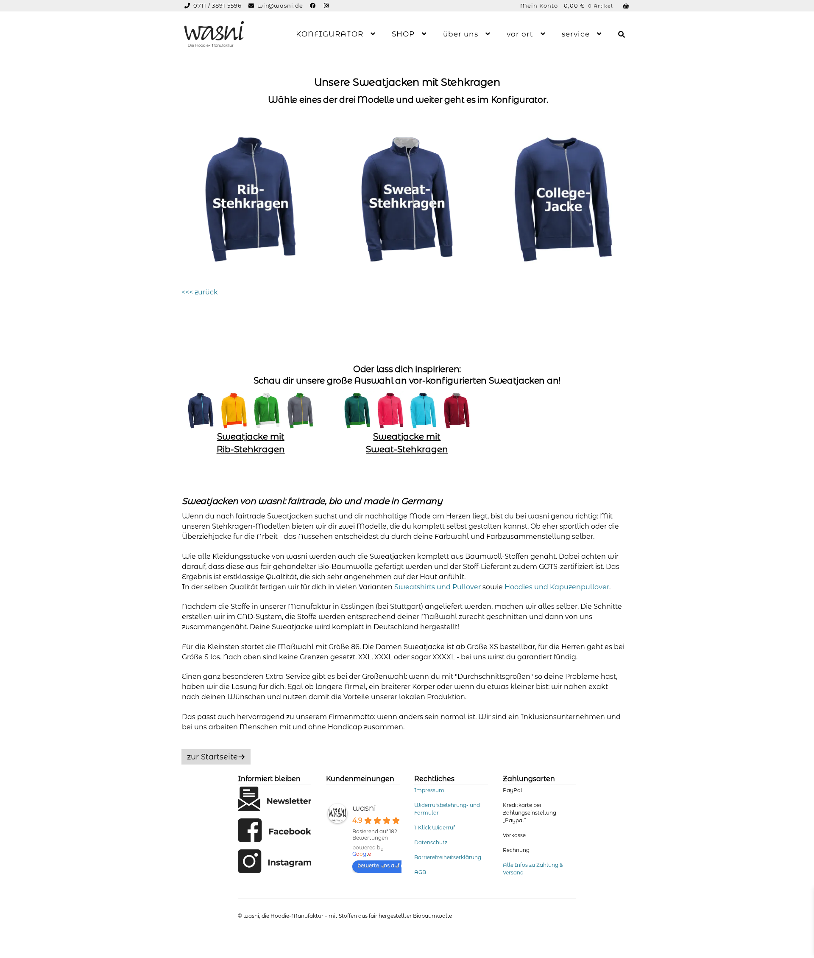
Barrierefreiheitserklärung (447, 857)
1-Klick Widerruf (434, 827)
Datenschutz (430, 842)
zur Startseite (212, 757)
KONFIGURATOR (329, 34)
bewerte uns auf (378, 865)
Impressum (429, 790)
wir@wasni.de (280, 5)
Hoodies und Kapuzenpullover (557, 587)
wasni (364, 808)
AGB (420, 872)
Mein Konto (539, 5)
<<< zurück (199, 292)
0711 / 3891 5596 (218, 5)
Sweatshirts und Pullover (437, 587)
